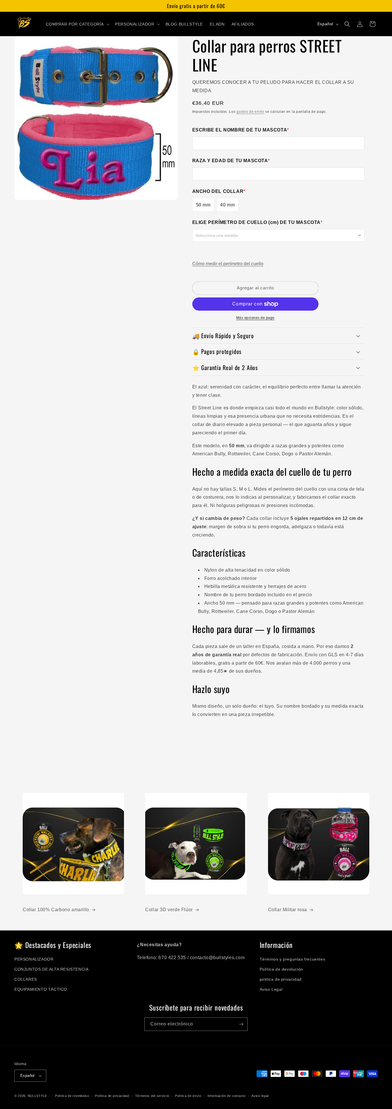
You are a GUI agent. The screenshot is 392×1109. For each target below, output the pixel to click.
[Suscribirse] (241, 1024)
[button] (77, 24)
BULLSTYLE (37, 1096)
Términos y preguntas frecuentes (292, 959)
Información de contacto (226, 1096)
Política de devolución (281, 969)
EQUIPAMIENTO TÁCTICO (40, 989)
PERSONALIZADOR (33, 959)
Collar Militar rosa (287, 909)
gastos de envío (250, 112)
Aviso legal (260, 1096)
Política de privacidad (112, 1096)
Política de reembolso (72, 1096)
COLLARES (25, 979)
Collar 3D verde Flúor (169, 909)
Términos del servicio (152, 1096)
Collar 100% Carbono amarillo (56, 909)
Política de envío (188, 1096)
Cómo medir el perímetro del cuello (227, 263)
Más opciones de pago (255, 318)
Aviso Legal (271, 989)
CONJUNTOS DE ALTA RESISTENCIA (51, 969)
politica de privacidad (281, 979)
